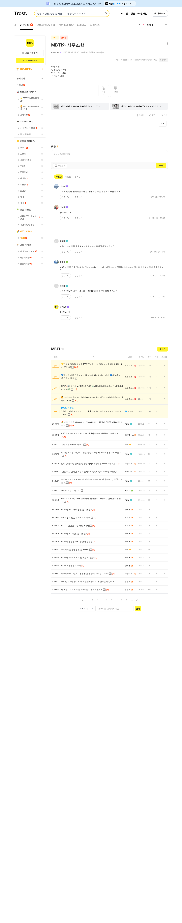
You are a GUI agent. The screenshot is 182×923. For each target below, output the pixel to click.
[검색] (105, 13)
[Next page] (136, 599)
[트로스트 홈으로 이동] (20, 13)
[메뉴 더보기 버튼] (167, 44)
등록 (161, 165)
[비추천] (68, 197)
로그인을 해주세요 (30, 60)
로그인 (124, 13)
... (132, 599)
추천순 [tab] (59, 176)
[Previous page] (82, 599)
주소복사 (163, 60)
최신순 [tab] (68, 176)
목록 (162, 124)
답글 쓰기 (78, 197)
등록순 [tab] (77, 176)
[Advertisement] (109, 135)
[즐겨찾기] (62, 349)
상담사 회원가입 (139, 13)
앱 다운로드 (159, 13)
